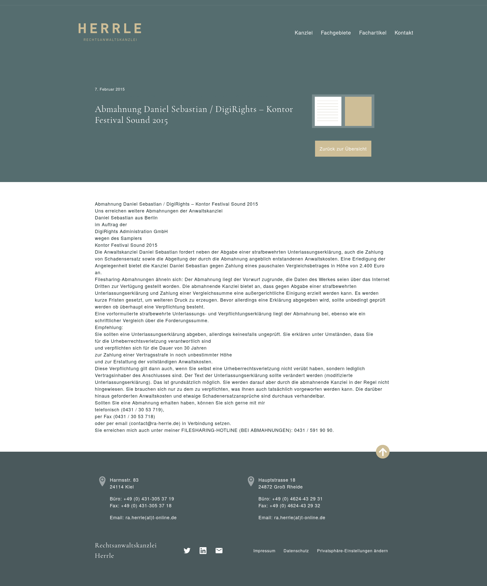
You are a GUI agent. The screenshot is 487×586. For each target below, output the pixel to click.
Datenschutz (296, 551)
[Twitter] (187, 550)
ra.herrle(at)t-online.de (151, 517)
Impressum (264, 551)
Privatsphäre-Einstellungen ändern (352, 551)
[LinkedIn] (203, 550)
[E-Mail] (219, 550)
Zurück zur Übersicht (343, 148)
